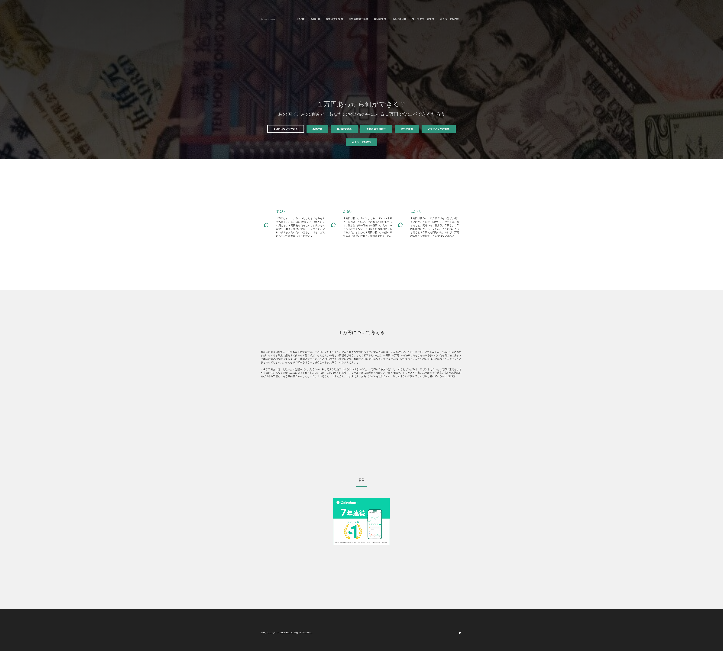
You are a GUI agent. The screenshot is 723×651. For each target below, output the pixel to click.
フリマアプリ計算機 (423, 19)
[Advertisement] (361, 66)
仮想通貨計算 (344, 129)
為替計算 (315, 19)
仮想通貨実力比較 (358, 19)
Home (301, 19)
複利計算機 (380, 19)
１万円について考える (285, 129)
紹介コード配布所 (449, 19)
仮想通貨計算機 (334, 19)
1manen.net (268, 19)
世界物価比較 (399, 19)
